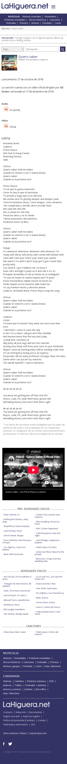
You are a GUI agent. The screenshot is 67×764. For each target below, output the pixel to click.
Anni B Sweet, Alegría (13, 535)
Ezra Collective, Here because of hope (16, 541)
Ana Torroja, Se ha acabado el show (16, 577)
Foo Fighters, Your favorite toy (50, 593)
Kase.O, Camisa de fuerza (48, 607)
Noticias (7, 658)
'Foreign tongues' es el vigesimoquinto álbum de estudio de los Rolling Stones (32, 39)
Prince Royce (32, 59)
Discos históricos (37, 19)
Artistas (35, 23)
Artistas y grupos (11, 666)
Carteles (28, 689)
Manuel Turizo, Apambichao (17, 600)
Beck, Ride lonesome (13, 554)
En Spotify (14, 109)
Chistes (23, 733)
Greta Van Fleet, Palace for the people (49, 553)
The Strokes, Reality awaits (16, 613)
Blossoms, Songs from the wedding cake (48, 559)
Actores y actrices (12, 689)
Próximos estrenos (36, 681)
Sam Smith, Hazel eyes (46, 588)
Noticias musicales (31, 16)
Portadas (47, 23)
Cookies (42, 720)
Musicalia (6, 28)
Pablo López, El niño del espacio (46, 633)
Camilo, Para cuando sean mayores (47, 515)
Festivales (11, 23)
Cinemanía (11, 676)
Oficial (12, 126)
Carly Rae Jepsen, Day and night (47, 534)
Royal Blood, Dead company (16, 526)
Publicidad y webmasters (15, 724)
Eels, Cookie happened (47, 528)
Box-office (41, 689)
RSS (33, 724)
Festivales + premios (35, 685)
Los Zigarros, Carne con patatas (14, 548)
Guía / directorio (53, 666)
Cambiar (30, 720)
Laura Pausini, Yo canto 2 (15, 595)
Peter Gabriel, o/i (12, 514)
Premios (23, 23)
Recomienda (35, 712)
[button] (53, 6)
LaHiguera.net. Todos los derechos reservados (26, 751)
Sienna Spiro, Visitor (45, 602)
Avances (7, 685)
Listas (58, 23)
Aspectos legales (31, 716)
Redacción (21, 712)
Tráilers (18, 685)
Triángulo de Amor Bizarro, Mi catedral (16, 584)
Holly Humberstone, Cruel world (47, 612)
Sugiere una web (11, 716)
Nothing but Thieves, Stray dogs (15, 520)
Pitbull (21, 59)
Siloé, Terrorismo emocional (17, 590)
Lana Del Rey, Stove (13, 530)
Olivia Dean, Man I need (15, 632)
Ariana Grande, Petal (45, 583)
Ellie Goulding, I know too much (47, 522)
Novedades (50, 16)
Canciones (55, 19)
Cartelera (19, 681)
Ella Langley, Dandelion (14, 609)
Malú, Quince (42, 597)
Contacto (7, 712)
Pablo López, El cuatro (46, 547)
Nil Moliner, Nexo (12, 604)
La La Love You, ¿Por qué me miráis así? (48, 577)
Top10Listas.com (38, 733)
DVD (51, 681)
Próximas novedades (14, 19)
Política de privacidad (13, 720)
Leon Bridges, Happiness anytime (47, 541)
